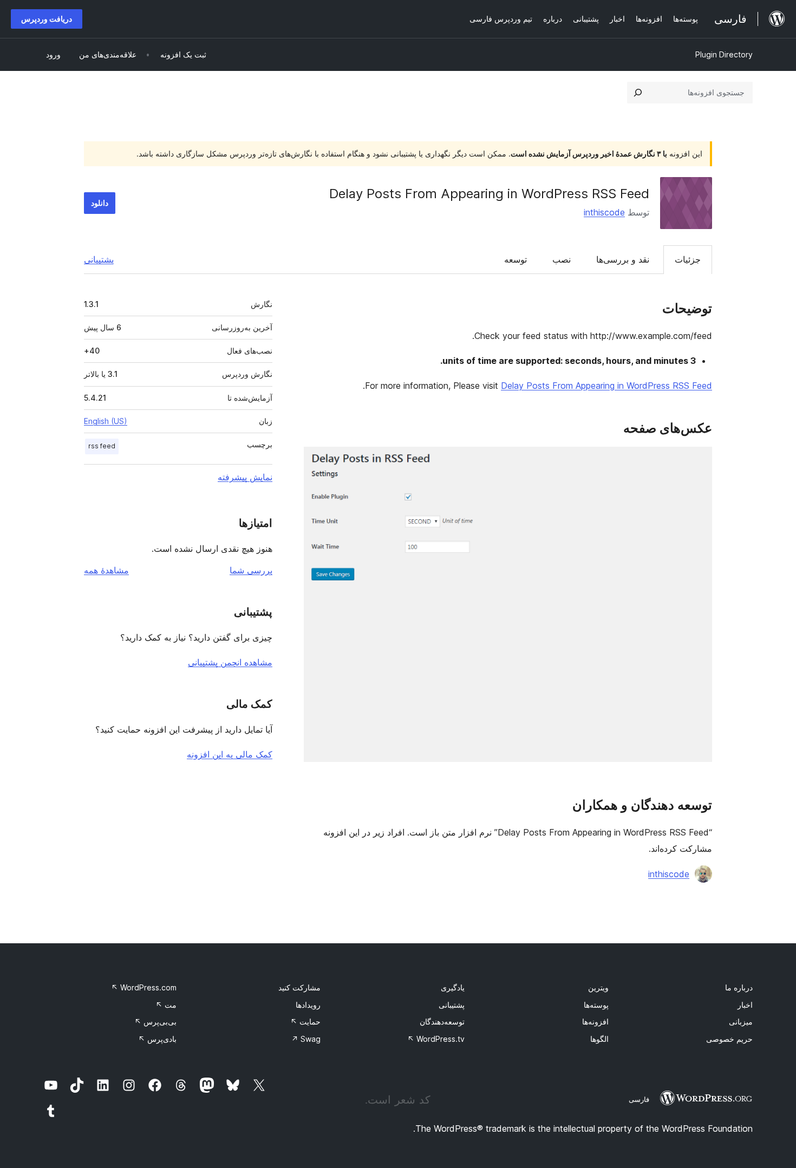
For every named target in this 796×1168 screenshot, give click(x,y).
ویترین (598, 987)
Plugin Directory (724, 54)
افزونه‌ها (595, 1021)
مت (166, 1004)
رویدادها (308, 1004)
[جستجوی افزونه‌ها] (638, 92)
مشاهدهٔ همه (106, 570)
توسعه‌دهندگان (442, 1021)
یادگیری (453, 987)
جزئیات (688, 259)
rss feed (101, 446)
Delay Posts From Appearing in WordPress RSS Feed (606, 385)
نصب (561, 259)
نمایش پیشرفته (245, 477)
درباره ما (739, 987)
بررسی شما (251, 570)
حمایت (305, 1021)
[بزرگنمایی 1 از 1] (697, 461)
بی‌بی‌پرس (155, 1021)
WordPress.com (144, 987)
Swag (306, 1038)
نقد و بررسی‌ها (622, 259)
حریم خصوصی (729, 1038)
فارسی (639, 1099)
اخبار (745, 1004)
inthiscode (604, 212)
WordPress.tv (436, 1038)
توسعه (515, 259)
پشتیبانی (99, 259)
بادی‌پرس (157, 1038)
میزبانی (741, 1021)
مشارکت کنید (299, 987)
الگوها (599, 1038)
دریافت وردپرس (46, 18)
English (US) (105, 421)
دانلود (99, 202)
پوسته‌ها (596, 1004)
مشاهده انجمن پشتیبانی (230, 662)
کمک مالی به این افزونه (229, 754)
